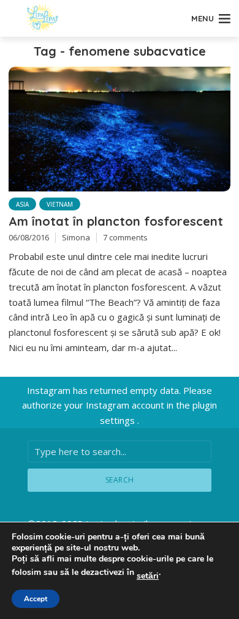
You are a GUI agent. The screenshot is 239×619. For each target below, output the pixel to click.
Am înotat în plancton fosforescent (116, 221)
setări (148, 576)
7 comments (125, 237)
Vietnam (60, 204)
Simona (76, 237)
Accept (35, 599)
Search (119, 480)
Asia (22, 204)
